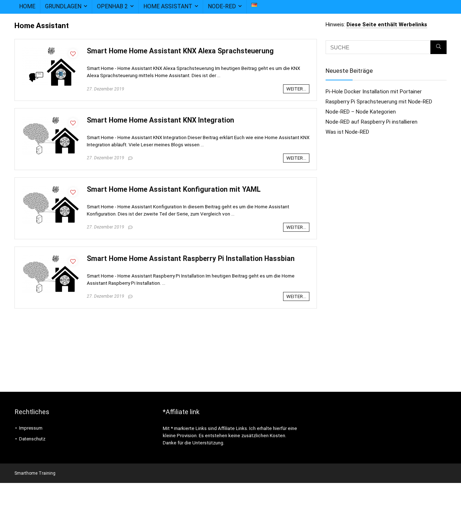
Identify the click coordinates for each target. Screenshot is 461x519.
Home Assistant (167, 6)
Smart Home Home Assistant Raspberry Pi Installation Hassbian (191, 258)
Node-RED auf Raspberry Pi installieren (371, 122)
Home (27, 6)
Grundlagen (63, 6)
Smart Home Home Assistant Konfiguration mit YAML (174, 189)
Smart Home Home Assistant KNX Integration (160, 120)
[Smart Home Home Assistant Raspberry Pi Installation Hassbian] (51, 257)
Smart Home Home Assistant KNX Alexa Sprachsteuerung (180, 51)
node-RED (222, 6)
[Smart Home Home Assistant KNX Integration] (51, 119)
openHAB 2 (112, 6)
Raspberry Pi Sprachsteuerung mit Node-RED (379, 101)
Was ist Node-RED (347, 132)
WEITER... (296, 89)
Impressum (30, 428)
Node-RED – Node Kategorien (361, 111)
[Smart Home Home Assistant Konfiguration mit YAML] (51, 188)
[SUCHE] (438, 47)
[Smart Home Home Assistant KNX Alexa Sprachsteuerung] (51, 49)
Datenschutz (32, 439)
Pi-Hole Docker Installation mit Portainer (374, 91)
